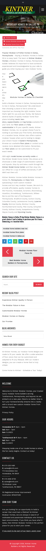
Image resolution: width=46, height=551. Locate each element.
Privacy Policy (8, 412)
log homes (27, 122)
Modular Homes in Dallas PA (13, 236)
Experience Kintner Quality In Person (17, 300)
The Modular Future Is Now (13, 305)
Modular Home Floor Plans (15, 44)
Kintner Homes (11, 37)
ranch (17, 119)
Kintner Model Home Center (13, 167)
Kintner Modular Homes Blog (15, 41)
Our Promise (7, 321)
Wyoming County (24, 212)
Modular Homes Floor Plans (13, 232)
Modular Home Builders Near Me (15, 228)
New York (30, 180)
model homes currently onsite (23, 156)
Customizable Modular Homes (14, 311)
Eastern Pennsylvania (28, 141)
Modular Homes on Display (13, 316)
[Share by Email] (31, 241)
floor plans (18, 125)
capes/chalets (13, 122)
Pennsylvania (16, 180)
